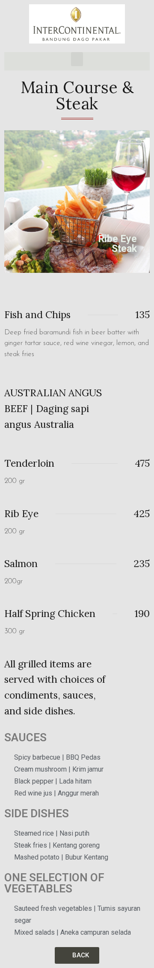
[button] (77, 59)
